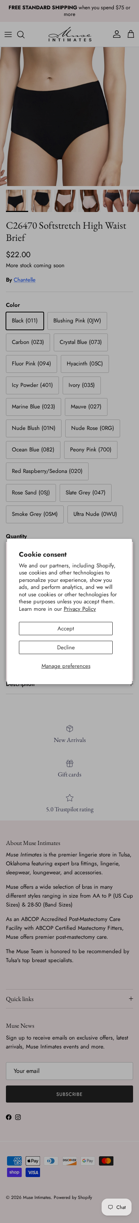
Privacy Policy (80, 609)
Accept (65, 628)
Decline (66, 647)
